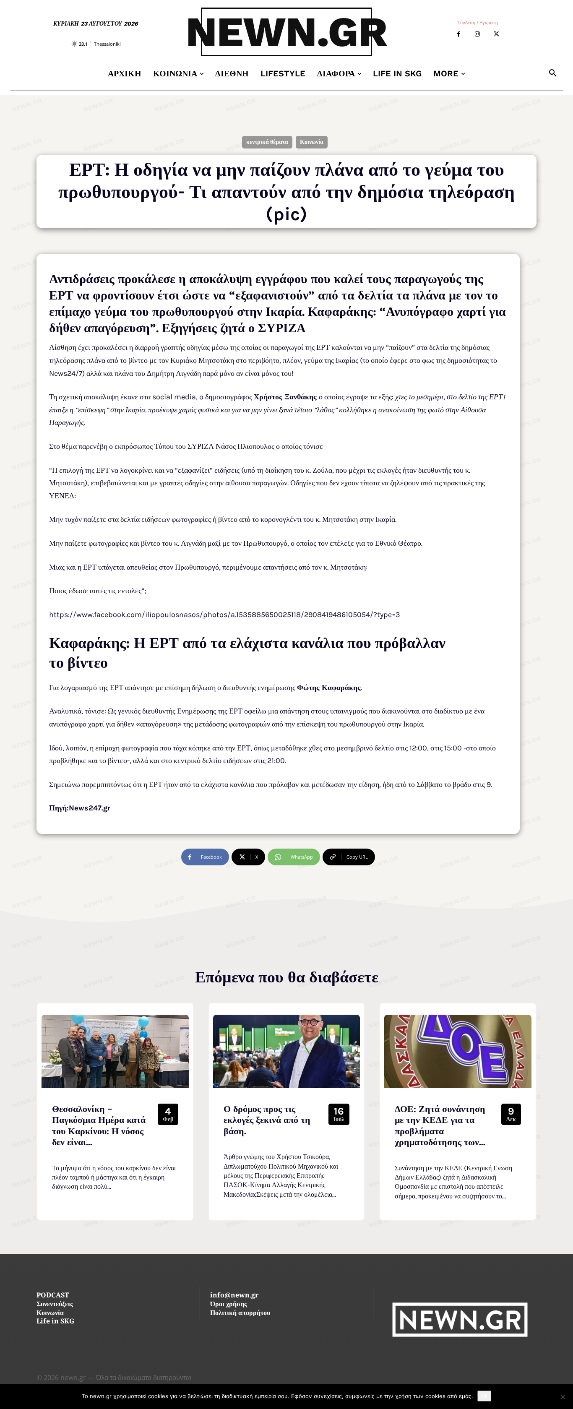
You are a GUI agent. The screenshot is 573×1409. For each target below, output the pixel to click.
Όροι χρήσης (228, 1304)
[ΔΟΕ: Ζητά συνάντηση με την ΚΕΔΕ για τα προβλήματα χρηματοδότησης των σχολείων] (457, 1051)
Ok (484, 1396)
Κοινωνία (311, 142)
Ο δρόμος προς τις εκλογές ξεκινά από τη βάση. (267, 1120)
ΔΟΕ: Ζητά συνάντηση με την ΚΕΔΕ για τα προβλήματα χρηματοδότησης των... (440, 1126)
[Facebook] (458, 34)
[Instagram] (477, 34)
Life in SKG (55, 1322)
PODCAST (52, 1296)
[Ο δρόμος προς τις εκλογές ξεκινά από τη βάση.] (286, 1051)
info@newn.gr (234, 1296)
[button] (553, 73)
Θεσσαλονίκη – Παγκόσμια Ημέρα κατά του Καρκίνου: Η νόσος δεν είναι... (99, 1126)
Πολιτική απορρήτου (240, 1313)
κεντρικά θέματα (267, 142)
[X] (496, 34)
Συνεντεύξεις (54, 1304)
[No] (562, 1397)
